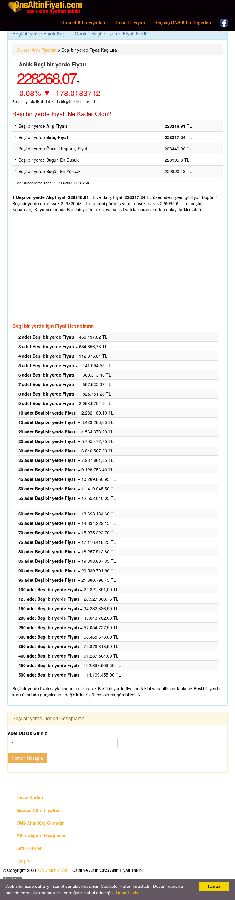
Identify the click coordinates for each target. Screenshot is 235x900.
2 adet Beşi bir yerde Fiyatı (46, 337)
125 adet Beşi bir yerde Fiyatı (48, 599)
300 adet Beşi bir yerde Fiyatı (48, 637)
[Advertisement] (117, 268)
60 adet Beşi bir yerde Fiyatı (47, 514)
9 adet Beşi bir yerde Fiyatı (46, 403)
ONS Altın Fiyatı (53, 870)
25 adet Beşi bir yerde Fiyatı (47, 441)
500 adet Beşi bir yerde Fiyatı (48, 675)
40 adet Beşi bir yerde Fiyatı (47, 470)
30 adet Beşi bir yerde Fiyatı (47, 451)
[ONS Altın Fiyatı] (45, 7)
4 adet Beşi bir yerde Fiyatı (46, 356)
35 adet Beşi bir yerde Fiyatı (47, 460)
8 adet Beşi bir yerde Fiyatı (46, 394)
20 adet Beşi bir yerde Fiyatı (47, 432)
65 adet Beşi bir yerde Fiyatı (47, 523)
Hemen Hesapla (27, 758)
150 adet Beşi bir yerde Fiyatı (48, 608)
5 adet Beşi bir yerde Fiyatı (46, 365)
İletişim (23, 861)
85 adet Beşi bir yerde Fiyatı (47, 561)
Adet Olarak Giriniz (27, 733)
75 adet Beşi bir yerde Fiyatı (47, 542)
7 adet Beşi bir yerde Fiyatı (46, 384)
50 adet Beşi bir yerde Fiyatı (47, 488)
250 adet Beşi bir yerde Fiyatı (48, 627)
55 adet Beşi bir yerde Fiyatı (47, 498)
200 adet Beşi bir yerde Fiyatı (48, 618)
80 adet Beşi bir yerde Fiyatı (47, 551)
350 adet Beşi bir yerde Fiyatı (48, 646)
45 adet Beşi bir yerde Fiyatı (47, 479)
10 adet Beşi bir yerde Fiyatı (47, 413)
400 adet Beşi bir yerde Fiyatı (48, 656)
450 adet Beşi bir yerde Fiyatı (48, 665)
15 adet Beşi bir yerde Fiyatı (47, 422)
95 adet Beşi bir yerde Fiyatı (47, 580)
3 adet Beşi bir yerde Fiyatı (46, 346)
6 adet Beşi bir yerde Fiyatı (46, 375)
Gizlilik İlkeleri (30, 848)
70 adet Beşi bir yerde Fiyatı (47, 532)
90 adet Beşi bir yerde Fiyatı (47, 570)
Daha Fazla (127, 892)
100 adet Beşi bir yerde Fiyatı (48, 589)
